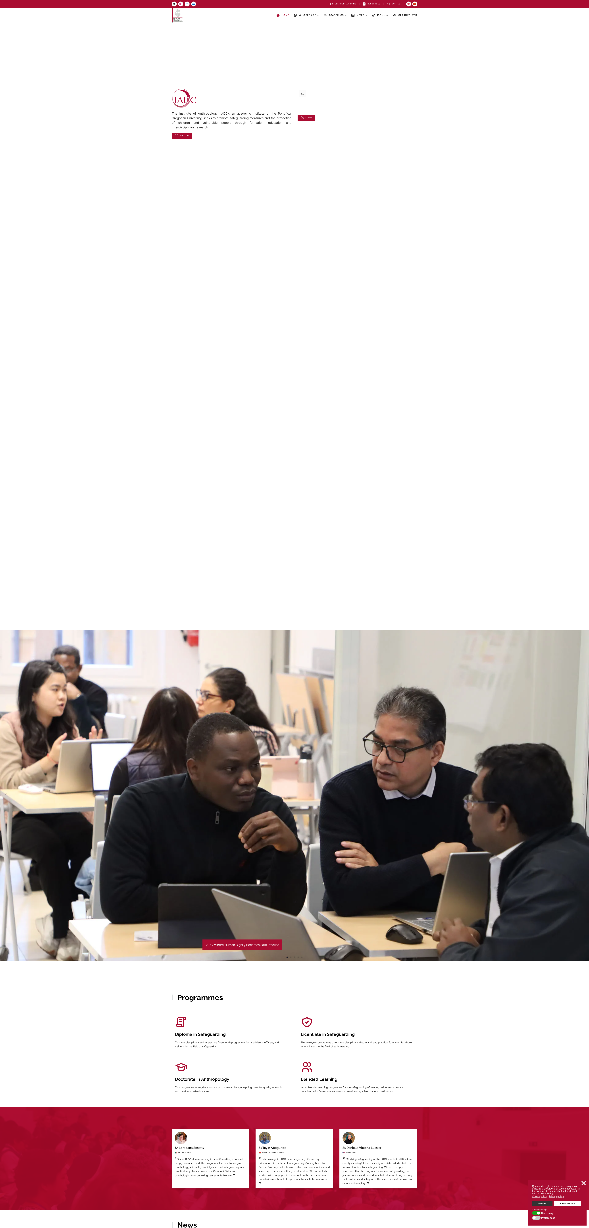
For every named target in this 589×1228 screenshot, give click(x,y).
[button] (5, 795)
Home (285, 15)
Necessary (547, 1213)
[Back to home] (177, 15)
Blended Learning (345, 4)
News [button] (360, 15)
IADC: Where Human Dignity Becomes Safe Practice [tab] (287, 957)
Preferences (548, 1218)
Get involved (407, 15)
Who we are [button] (307, 15)
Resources (374, 4)
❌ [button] (583, 1183)
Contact (397, 4)
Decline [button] (542, 1203)
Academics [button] (336, 15)
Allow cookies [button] (567, 1203)
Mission (184, 136)
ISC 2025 (383, 15)
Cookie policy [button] (539, 1196)
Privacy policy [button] (556, 1196)
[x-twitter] (174, 4)
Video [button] (308, 118)
